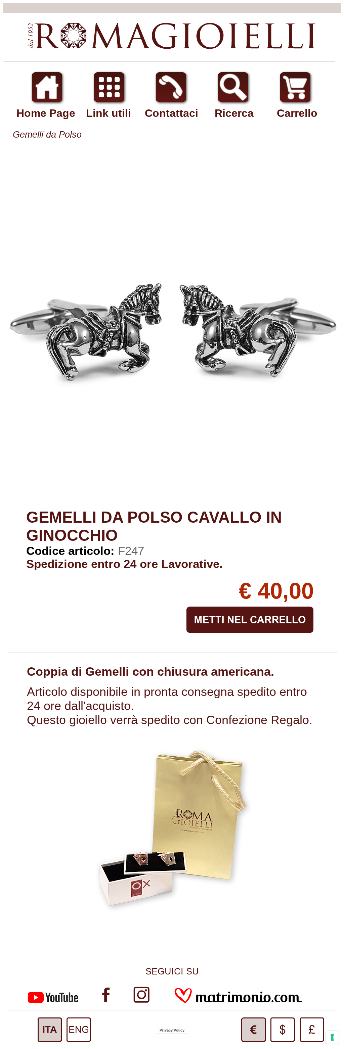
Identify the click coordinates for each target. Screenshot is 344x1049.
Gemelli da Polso (47, 135)
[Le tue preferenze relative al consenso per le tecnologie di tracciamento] (332, 1037)
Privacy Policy (172, 1030)
